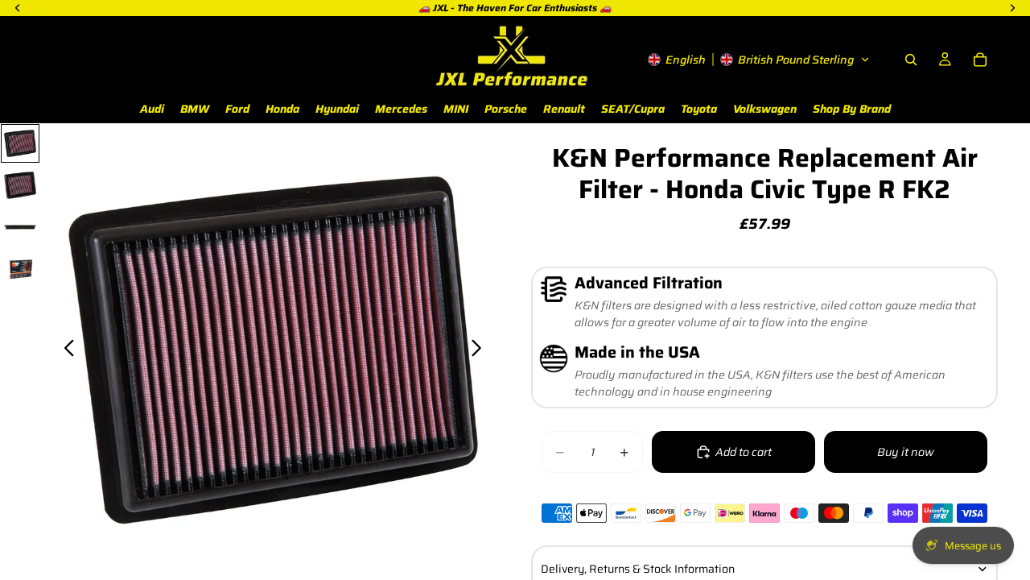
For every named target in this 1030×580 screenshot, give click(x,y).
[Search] (911, 59)
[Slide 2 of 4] (20, 185)
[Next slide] (481, 350)
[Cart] (980, 59)
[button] (758, 59)
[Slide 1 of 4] (20, 143)
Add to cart (743, 452)
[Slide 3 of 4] (20, 227)
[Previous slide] (65, 350)
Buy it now (905, 452)
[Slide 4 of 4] (20, 269)
